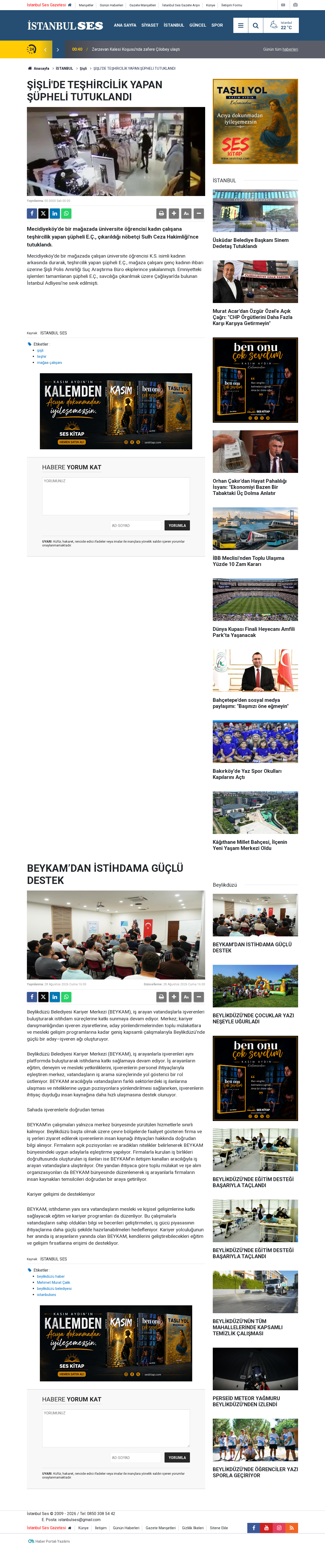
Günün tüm (280, 49)
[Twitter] (43, 213)
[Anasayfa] (70, 5)
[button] (174, 213)
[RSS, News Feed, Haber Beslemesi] (291, 1528)
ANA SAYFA (125, 25)
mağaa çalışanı (49, 362)
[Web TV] (283, 5)
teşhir (41, 356)
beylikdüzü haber (51, 1276)
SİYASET (150, 25)
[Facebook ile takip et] (253, 1528)
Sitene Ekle (219, 1528)
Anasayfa (41, 68)
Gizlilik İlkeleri (193, 1528)
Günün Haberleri (111, 5)
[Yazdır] (161, 213)
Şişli (83, 68)
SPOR (217, 25)
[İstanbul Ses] (65, 25)
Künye (210, 5)
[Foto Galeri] (295, 5)
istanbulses (46, 1294)
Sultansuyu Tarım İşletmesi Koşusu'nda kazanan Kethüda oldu (146, 49)
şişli (40, 350)
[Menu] (240, 25)
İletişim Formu (231, 5)
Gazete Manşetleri (142, 5)
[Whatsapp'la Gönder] (66, 213)
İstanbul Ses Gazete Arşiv (181, 5)
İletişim (101, 1528)
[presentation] (45, 49)
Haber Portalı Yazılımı (53, 1541)
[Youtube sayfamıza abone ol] (266, 1528)
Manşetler (86, 5)
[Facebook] (32, 213)
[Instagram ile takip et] (279, 1528)
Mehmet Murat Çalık (53, 1282)
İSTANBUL (174, 25)
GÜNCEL (197, 25)
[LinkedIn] (55, 213)
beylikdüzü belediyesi (54, 1288)
